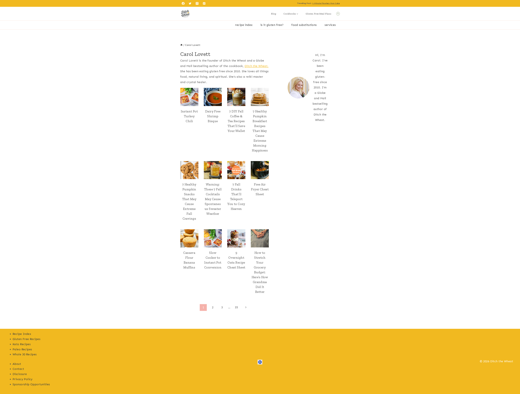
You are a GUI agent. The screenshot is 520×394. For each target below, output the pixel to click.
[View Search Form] (338, 13)
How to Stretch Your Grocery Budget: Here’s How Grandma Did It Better (260, 272)
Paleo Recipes (22, 349)
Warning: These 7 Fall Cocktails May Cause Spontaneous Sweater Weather (213, 199)
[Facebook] (183, 3)
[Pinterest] (204, 3)
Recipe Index (243, 25)
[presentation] (189, 97)
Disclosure (20, 374)
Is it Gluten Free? (272, 25)
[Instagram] (197, 3)
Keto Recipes (22, 344)
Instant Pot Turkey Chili (189, 116)
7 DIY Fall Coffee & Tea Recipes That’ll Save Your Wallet (236, 121)
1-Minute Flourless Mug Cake (326, 3)
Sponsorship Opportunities (31, 384)
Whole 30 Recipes (25, 354)
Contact (18, 369)
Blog (273, 13)
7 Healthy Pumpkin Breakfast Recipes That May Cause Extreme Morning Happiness (260, 130)
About (17, 364)
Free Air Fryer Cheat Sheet (260, 189)
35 (236, 307)
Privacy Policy (23, 379)
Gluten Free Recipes (26, 339)
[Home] (181, 45)
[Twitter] (190, 3)
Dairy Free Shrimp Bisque (212, 116)
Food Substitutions (304, 25)
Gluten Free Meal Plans (318, 13)
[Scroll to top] (513, 383)
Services (330, 25)
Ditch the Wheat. (257, 66)
